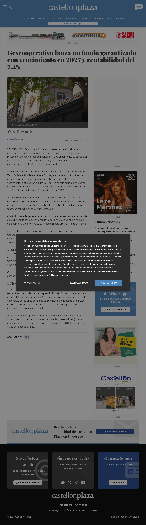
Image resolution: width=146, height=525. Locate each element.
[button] (32, 282)
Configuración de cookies (36, 275)
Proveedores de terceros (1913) (98, 256)
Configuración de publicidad (49, 271)
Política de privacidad (58, 275)
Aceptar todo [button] (109, 282)
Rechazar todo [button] (79, 282)
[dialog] (73, 262)
